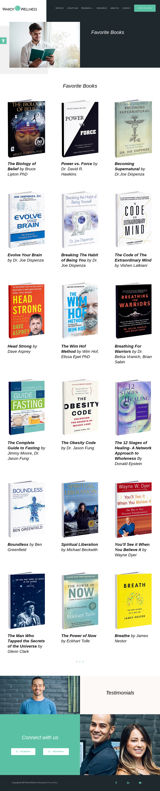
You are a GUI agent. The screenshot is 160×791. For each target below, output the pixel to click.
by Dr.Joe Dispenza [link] (130, 168)
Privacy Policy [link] (53, 783)
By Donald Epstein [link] (133, 453)
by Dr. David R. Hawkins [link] (79, 168)
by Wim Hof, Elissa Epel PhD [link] (80, 351)
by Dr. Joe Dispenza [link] (79, 260)
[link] (3, 40)
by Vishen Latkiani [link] (133, 260)
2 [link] (79, 662)
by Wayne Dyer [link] (132, 549)
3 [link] (83, 662)
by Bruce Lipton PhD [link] (22, 168)
